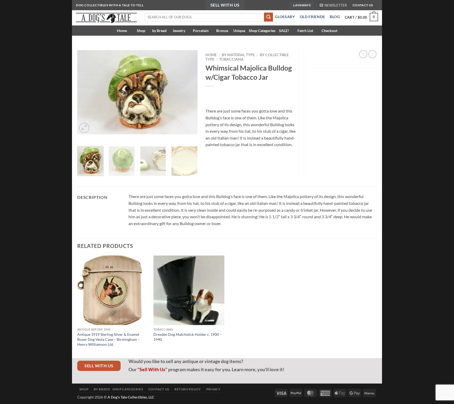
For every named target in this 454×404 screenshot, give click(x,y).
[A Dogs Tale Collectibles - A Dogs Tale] (106, 18)
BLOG (335, 17)
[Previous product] (372, 54)
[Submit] (268, 17)
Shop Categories (262, 30)
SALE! (284, 30)
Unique (239, 30)
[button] (333, 5)
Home (123, 30)
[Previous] (86, 92)
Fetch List (305, 30)
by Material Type (238, 55)
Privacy (212, 389)
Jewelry (178, 30)
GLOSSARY (284, 17)
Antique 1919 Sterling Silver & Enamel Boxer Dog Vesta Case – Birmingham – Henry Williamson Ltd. (108, 339)
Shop (141, 30)
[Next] (188, 92)
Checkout (329, 30)
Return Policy (186, 389)
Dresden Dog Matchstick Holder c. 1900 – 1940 (187, 337)
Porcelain (200, 30)
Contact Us (157, 389)
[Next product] (363, 54)
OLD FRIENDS (312, 17)
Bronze (222, 30)
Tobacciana (231, 59)
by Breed (159, 30)
